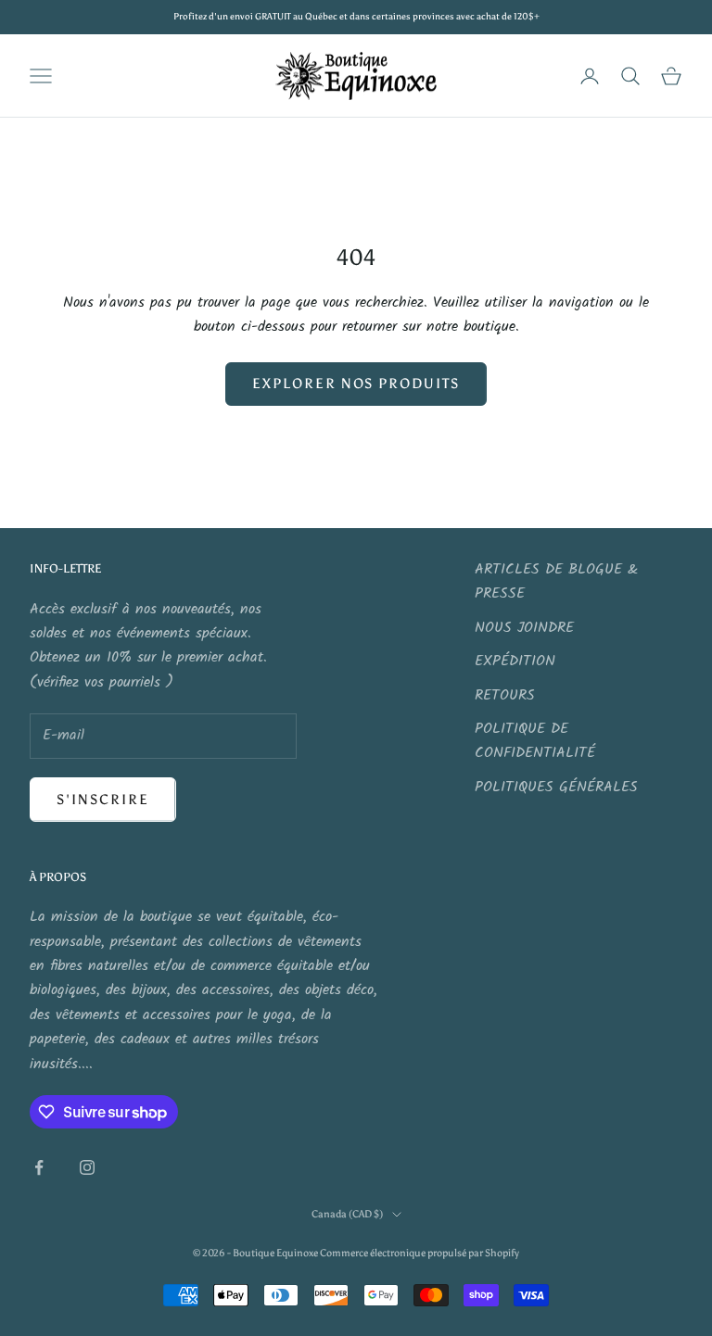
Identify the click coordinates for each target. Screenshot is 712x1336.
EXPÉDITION (515, 661)
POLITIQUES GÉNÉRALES (556, 787)
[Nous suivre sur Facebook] (39, 1167)
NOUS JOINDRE (524, 627)
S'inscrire (103, 799)
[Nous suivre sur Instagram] (87, 1167)
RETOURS (505, 695)
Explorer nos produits (356, 383)
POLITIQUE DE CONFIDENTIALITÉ (535, 740)
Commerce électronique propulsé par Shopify (419, 1253)
